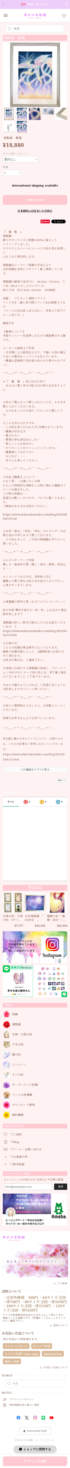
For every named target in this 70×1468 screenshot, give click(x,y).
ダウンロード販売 (23, 1105)
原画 (15, 1014)
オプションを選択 (35, 1461)
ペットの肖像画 (22, 1095)
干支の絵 (18, 1044)
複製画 (16, 1024)
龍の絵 (16, 1054)
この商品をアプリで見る (35, 769)
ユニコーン (19, 1064)
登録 (60, 1186)
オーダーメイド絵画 (25, 1084)
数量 (5, 167)
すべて (10, 801)
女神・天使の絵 (22, 1034)
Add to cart (35, 200)
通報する (61, 780)
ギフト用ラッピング (15, 153)
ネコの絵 (18, 1074)
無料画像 (18, 1115)
